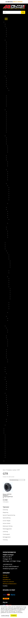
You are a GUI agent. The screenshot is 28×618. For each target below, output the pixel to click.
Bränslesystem (10, 76)
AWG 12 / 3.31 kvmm (14, 187)
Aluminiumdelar (10, 26)
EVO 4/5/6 (11, 253)
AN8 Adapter (11, 56)
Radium (8, 371)
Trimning (8, 457)
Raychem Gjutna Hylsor (14, 175)
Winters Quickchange (11, 425)
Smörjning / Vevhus (16, 267)
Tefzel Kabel (12, 185)
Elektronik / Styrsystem (13, 397)
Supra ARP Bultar (13, 332)
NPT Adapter (11, 68)
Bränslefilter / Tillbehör (14, 78)
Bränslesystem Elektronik (14, 80)
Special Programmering (12, 451)
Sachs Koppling (10, 377)
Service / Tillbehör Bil (11, 379)
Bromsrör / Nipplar (13, 118)
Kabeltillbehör (11, 156)
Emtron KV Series (13, 215)
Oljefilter (10, 383)
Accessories (13, 219)
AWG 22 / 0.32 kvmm (15, 197)
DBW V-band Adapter (14, 344)
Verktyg (9, 106)
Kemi (7, 247)
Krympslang (11, 169)
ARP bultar (10, 328)
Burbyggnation (10, 435)
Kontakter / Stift (12, 160)
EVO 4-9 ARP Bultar (13, 330)
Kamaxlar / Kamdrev (16, 261)
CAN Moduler (11, 140)
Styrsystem (10, 209)
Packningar (14, 265)
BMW (10, 88)
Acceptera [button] (13, 615)
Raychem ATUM (12, 171)
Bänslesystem (11, 395)
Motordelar (9, 326)
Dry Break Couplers (13, 62)
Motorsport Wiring (11, 447)
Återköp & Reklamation (9, 584)
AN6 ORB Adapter (12, 54)
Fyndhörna (9, 243)
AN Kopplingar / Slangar (12, 40)
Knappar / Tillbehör (13, 158)
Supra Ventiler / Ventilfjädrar (16, 362)
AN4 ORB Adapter (12, 50)
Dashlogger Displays (13, 142)
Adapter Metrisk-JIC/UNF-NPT (15, 112)
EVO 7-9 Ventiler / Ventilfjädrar (16, 360)
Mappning (7, 429)
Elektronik (9, 136)
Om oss (5, 575)
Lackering (8, 441)
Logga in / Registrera (17, 1)
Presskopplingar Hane (13, 128)
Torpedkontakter (13, 166)
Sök (23, 12)
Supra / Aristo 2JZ (10, 393)
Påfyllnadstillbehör (13, 100)
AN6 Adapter (11, 52)
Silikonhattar (11, 354)
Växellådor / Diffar (15, 273)
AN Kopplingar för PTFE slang (15, 44)
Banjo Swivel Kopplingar (14, 60)
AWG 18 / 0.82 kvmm (14, 193)
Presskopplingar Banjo (13, 126)
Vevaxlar (13, 297)
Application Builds (13, 211)
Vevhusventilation (14, 308)
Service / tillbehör (14, 271)
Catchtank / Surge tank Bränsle (15, 84)
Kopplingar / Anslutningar (14, 98)
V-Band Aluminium (12, 36)
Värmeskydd (11, 132)
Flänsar (11, 346)
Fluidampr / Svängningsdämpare (16, 349)
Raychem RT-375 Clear (14, 178)
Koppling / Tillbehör (15, 282)
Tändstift (10, 389)
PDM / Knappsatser (12, 207)
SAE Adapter (11, 70)
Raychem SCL (12, 180)
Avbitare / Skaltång (14, 231)
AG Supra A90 (9, 24)
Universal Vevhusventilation (14, 373)
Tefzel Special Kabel (14, 203)
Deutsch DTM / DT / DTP (14, 162)
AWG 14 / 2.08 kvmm (14, 189)
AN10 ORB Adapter (12, 48)
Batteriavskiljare (12, 138)
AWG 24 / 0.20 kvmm (15, 199)
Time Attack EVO (9, 431)
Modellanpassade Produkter (13, 249)
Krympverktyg (12, 235)
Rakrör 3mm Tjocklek (13, 34)
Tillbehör (10, 104)
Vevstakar (13, 299)
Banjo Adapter (11, 114)
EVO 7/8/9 (11, 276)
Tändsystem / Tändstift (15, 304)
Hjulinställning (10, 439)
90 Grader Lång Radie (13, 30)
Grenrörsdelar (10, 245)
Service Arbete (9, 449)
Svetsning (8, 453)
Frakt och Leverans (8, 581)
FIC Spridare (11, 86)
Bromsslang (11, 120)
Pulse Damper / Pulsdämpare (15, 102)
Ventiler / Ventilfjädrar (13, 358)
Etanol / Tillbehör (13, 146)
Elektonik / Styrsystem (15, 255)
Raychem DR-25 (12, 173)
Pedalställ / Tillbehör (11, 367)
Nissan (9, 316)
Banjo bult (10, 116)
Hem (4, 470)
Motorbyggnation (10, 445)
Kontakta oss (8, 461)
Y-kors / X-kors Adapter (13, 72)
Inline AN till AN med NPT (14, 64)
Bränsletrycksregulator (14, 82)
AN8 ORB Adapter (12, 58)
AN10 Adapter (11, 46)
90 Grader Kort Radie (13, 28)
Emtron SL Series (13, 223)
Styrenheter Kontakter (14, 164)
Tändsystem (10, 227)
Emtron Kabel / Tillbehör (15, 213)
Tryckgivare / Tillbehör (15, 152)
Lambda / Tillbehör (13, 148)
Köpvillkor (6, 577)
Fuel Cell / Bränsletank (13, 96)
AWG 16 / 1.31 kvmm (14, 191)
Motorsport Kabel (12, 183)
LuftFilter (10, 351)
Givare (9, 144)
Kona (9, 32)
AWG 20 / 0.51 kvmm (14, 195)
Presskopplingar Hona (13, 130)
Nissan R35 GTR (12, 318)
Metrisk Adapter (12, 66)
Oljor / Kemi (11, 385)
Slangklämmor (11, 387)
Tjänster (7, 433)
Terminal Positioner (14, 237)
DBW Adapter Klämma (14, 342)
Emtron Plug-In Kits (14, 217)
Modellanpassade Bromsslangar (16, 124)
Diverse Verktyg (13, 233)
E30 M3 (11, 90)
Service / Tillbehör (12, 419)
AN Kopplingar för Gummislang (15, 42)
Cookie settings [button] (5, 615)
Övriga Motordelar (16, 263)
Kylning (12, 257)
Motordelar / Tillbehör (16, 259)
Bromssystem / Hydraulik (12, 110)
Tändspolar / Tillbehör (14, 150)
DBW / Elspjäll (11, 338)
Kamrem (9, 381)
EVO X (10, 312)
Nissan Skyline (12, 320)
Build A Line (10, 122)
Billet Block (11, 336)
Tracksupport (9, 455)
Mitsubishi (10, 251)
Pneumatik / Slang (10, 369)
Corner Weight (9, 437)
